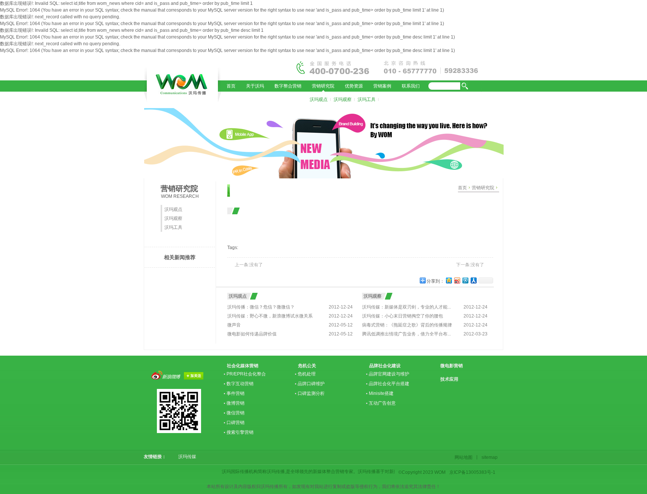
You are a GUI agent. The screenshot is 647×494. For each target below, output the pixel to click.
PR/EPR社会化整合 (246, 374)
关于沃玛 (255, 86)
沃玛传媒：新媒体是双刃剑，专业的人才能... (406, 307)
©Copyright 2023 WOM (422, 472)
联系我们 (411, 86)
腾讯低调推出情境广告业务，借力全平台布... (406, 334)
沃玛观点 (319, 99)
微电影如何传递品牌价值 (252, 334)
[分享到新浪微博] (457, 280)
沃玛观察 (343, 99)
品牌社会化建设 (385, 365)
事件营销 (235, 393)
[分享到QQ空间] (448, 280)
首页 (231, 86)
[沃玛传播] (182, 86)
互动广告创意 (382, 403)
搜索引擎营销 (240, 432)
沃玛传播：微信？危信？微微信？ (261, 307)
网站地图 (465, 457)
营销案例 (382, 86)
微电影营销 (451, 365)
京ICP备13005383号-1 (472, 472)
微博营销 (235, 403)
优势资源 (354, 86)
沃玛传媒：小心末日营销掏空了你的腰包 (402, 316)
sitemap (488, 457)
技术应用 (449, 379)
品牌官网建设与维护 (389, 374)
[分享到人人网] (473, 280)
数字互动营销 (240, 383)
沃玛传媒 (187, 456)
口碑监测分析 (311, 393)
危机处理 (307, 374)
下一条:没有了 (470, 264)
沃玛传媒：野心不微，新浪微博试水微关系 (270, 316)
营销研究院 (323, 86)
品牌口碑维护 (311, 383)
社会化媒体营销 (242, 365)
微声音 (234, 325)
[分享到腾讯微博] (465, 280)
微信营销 (235, 412)
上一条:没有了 (249, 264)
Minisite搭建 (381, 393)
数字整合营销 (287, 86)
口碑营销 (235, 422)
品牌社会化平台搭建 (389, 383)
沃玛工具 (367, 99)
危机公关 (307, 365)
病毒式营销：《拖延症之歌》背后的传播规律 (407, 325)
